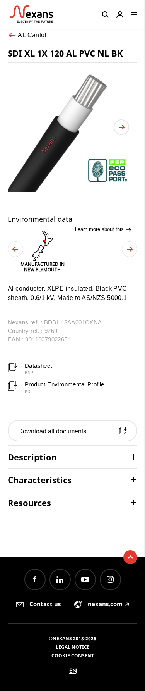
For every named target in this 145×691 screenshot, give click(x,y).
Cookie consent (72, 655)
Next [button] (129, 249)
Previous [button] (15, 249)
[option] (42, 251)
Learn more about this (100, 229)
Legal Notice (73, 647)
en (73, 670)
